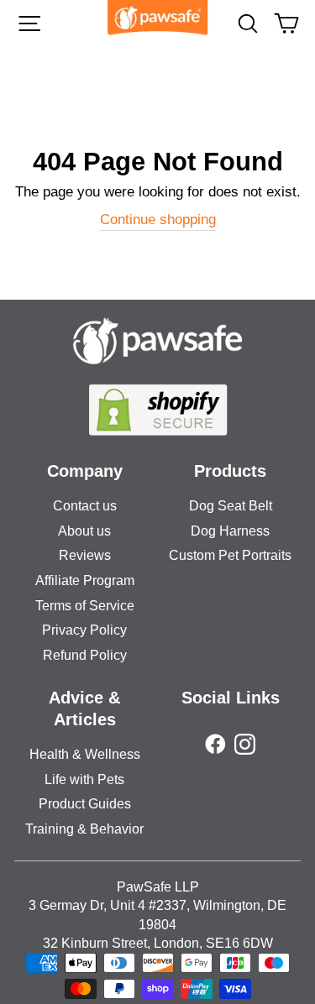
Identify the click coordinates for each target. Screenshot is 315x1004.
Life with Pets (84, 779)
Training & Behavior (84, 829)
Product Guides (85, 804)
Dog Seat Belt (230, 506)
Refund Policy (85, 655)
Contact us (85, 506)
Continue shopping (158, 219)
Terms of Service (84, 606)
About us (84, 531)
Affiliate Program (84, 580)
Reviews (85, 555)
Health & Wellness (84, 754)
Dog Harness (230, 531)
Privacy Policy (84, 630)
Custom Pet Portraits (230, 555)
